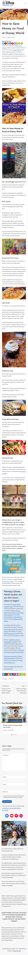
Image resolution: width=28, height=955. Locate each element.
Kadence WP (17, 951)
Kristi (6, 730)
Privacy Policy (8, 940)
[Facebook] (3, 43)
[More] (21, 43)
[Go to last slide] (4, 720)
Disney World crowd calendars (13, 617)
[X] (5, 43)
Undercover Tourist (8, 581)
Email (5, 784)
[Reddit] (8, 43)
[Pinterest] (12, 43)
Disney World (17, 50)
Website (5, 791)
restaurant (11, 678)
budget (5, 678)
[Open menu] (25, 3)
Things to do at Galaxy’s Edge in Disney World (6, 689)
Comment (6, 755)
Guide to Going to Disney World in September (21, 689)
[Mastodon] (14, 43)
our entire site (8, 668)
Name (5, 777)
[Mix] (17, 43)
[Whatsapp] (19, 43)
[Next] (24, 720)
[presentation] (14, 714)
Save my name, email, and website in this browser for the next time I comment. (14, 796)
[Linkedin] (10, 43)
